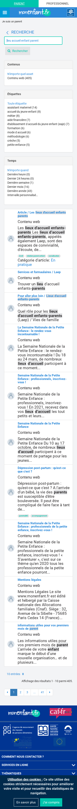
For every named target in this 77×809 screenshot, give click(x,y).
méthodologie (18, 136)
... (34, 692)
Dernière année (19, 191)
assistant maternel (22, 107)
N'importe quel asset (20, 74)
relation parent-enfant (36, 256)
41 (42, 692)
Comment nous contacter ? (23, 756)
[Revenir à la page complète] (7, 32)
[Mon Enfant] (24, 713)
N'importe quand (18, 170)
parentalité (23, 516)
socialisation (54, 256)
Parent (19, 3)
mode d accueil (19, 132)
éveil (21, 256)
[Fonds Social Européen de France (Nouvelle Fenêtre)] (21, 742)
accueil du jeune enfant (24, 111)
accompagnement (39, 516)
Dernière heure (18, 174)
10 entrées (13, 674)
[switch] (5, 12)
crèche (13, 140)
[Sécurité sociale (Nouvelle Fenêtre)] (68, 730)
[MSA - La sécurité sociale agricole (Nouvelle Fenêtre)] (48, 730)
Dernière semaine (20, 182)
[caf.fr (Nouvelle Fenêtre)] (60, 713)
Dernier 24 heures (20, 178)
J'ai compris (51, 802)
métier (13, 115)
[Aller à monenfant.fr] (35, 12)
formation (15, 128)
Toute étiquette (16, 103)
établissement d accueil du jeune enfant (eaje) (38, 124)
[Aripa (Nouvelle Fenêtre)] (18, 730)
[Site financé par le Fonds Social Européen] (59, 742)
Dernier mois (18, 186)
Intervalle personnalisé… (22, 195)
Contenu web (19, 78)
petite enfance (18, 144)
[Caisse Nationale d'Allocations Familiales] (71, 12)
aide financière (18, 120)
